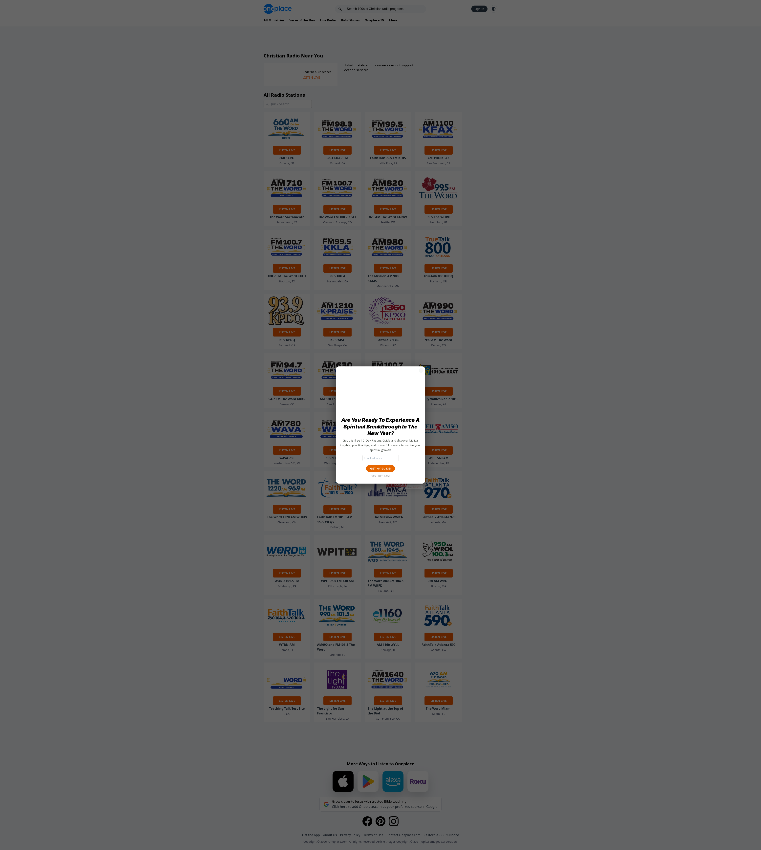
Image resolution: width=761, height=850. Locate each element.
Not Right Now (380, 475)
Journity (416, 487)
